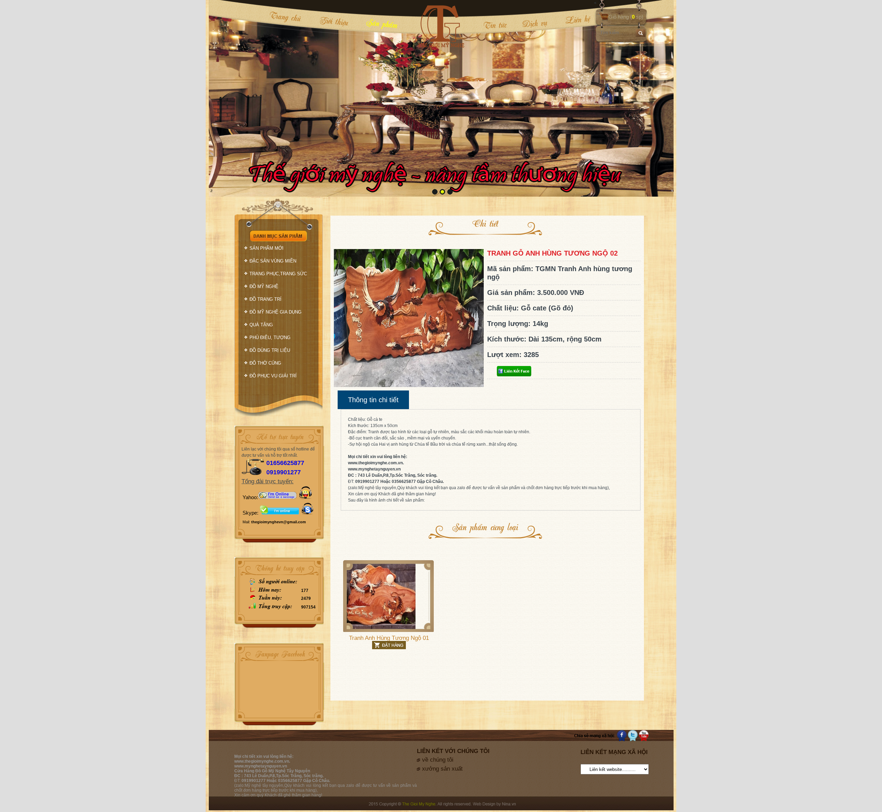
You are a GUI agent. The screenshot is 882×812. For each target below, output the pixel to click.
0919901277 (283, 472)
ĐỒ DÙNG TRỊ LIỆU (269, 350)
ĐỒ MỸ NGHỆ (263, 286)
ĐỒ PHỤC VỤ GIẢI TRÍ (273, 375)
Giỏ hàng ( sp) (625, 17)
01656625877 (285, 462)
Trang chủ (285, 17)
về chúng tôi (437, 759)
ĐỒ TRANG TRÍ (265, 299)
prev (228, 97)
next (654, 97)
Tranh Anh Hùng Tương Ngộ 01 (389, 638)
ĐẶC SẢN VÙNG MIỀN (272, 261)
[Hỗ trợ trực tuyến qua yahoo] (277, 497)
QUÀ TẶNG (261, 324)
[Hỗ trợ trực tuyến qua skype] (307, 513)
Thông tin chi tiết (373, 400)
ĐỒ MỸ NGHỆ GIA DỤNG (275, 312)
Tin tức (495, 24)
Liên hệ (573, 19)
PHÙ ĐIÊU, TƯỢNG (269, 337)
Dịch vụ (534, 23)
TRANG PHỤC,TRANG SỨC (278, 273)
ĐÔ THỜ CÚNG (265, 363)
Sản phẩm (382, 23)
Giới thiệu (334, 21)
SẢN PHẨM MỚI (266, 248)
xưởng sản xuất (442, 768)
